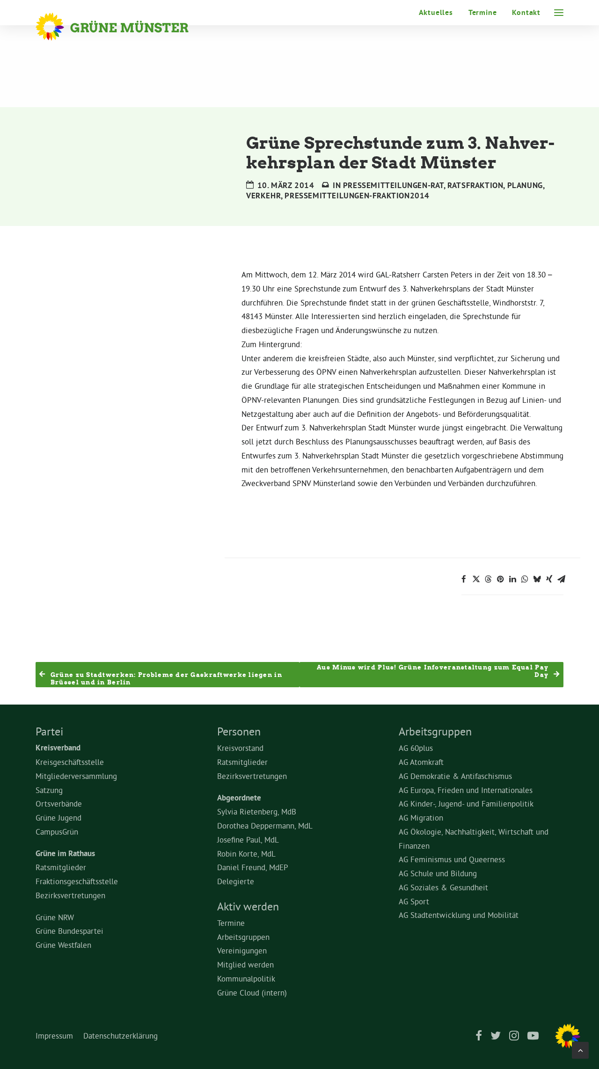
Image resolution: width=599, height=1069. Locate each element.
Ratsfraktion (475, 185)
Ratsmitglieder (61, 867)
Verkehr (263, 195)
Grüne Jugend (58, 817)
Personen (239, 731)
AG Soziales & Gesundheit (443, 887)
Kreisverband (58, 747)
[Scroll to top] (580, 1048)
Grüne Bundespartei (69, 931)
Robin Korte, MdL (246, 853)
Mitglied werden (245, 964)
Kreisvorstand (240, 748)
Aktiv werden (248, 906)
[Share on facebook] (463, 579)
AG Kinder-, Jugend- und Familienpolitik (466, 803)
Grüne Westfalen (63, 945)
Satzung (49, 790)
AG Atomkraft (421, 762)
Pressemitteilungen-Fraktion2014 (357, 195)
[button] (558, 12)
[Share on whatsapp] (524, 579)
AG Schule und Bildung (438, 873)
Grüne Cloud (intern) (252, 992)
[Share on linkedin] (512, 579)
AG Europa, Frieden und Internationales (466, 790)
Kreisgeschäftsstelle (70, 762)
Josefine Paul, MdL (248, 839)
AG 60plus (416, 748)
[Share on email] (561, 579)
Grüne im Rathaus (65, 853)
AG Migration (421, 817)
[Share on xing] (549, 579)
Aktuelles (436, 12)
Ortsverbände (59, 803)
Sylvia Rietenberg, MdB (256, 811)
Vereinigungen (242, 950)
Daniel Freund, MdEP (252, 867)
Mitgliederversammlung (76, 776)
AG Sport (414, 901)
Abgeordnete (239, 798)
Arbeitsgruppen (243, 937)
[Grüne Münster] (125, 27)
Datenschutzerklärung (120, 1035)
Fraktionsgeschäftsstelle (77, 881)
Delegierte (235, 881)
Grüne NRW (55, 917)
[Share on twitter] (476, 579)
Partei (49, 731)
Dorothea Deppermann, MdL (265, 825)
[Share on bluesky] (536, 579)
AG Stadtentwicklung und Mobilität (459, 915)
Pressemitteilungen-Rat (393, 185)
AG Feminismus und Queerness (452, 859)
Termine (482, 12)
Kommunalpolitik (246, 978)
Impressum (54, 1035)
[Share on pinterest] (500, 579)
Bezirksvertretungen (70, 895)
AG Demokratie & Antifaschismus (455, 776)
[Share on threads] (488, 579)
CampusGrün (57, 831)
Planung (525, 185)
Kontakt (526, 12)
